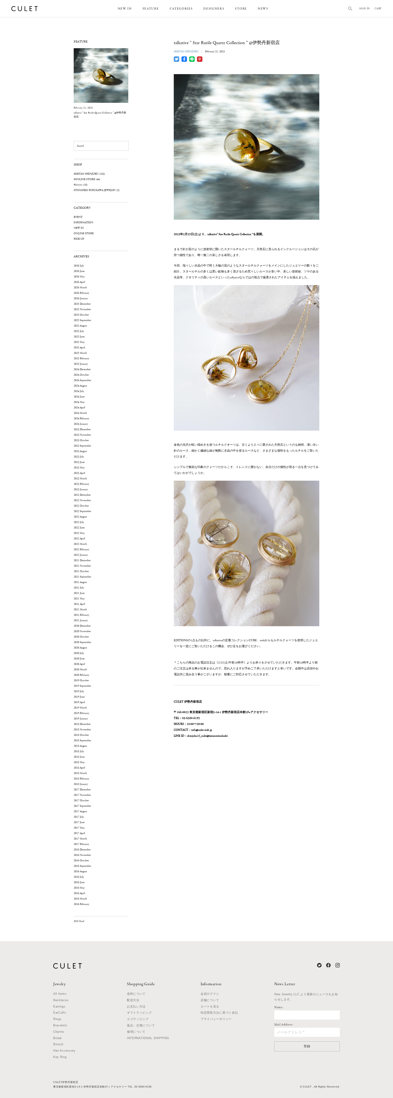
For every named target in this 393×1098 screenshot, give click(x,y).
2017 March (80, 839)
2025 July (79, 331)
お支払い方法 (136, 1006)
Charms (58, 1031)
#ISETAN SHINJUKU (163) (89, 174)
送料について (136, 993)
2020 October (81, 637)
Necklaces (60, 1000)
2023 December (82, 429)
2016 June (79, 882)
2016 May (79, 888)
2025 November (82, 309)
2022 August (80, 517)
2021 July (79, 588)
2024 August (80, 386)
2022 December (82, 495)
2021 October (81, 571)
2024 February (81, 418)
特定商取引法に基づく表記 (219, 1012)
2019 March (80, 708)
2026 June (79, 271)
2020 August (80, 648)
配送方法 (133, 1000)
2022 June (79, 528)
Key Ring (60, 1057)
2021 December (82, 560)
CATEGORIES (181, 9)
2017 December (82, 789)
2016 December (82, 850)
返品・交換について (141, 1025)
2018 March (80, 773)
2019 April (79, 702)
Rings (57, 1019)
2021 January (81, 620)
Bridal (57, 1038)
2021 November (82, 566)
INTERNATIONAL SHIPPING (148, 1038)
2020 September (82, 642)
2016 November (82, 855)
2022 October (81, 506)
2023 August (80, 451)
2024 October (81, 375)
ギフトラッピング (139, 1012)
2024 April (79, 408)
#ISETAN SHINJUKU (186, 51)
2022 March (80, 544)
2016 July (79, 877)
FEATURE (151, 9)
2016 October (81, 860)
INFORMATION (83, 222)
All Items (59, 993)
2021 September (82, 577)
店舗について (210, 1000)
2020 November (82, 631)
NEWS (263, 9)
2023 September (82, 446)
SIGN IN (364, 8)
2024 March (80, 413)
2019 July (79, 691)
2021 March (80, 609)
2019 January (81, 719)
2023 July (79, 457)
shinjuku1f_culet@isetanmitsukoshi (207, 736)
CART (378, 8)
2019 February (81, 713)
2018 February (81, 779)
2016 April (79, 893)
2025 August (80, 326)
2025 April (79, 347)
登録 (307, 1046)
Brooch (58, 1044)
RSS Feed (79, 921)
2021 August (80, 582)
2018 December (82, 724)
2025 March (80, 353)
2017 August (80, 811)
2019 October (81, 680)
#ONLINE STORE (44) (87, 179)
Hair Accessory (64, 1050)
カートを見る (210, 1006)
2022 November (82, 500)
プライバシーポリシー (216, 1019)
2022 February (81, 549)
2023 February (81, 484)
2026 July (79, 266)
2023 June (79, 462)
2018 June (79, 757)
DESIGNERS (213, 9)
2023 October (81, 440)
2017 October (81, 800)
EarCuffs (59, 1012)
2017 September (82, 806)
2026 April (79, 282)
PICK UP (79, 239)
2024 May (79, 402)
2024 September (82, 380)
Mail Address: (283, 1024)
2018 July (79, 751)
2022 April (79, 538)
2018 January (81, 784)
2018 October (81, 735)
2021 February (81, 615)
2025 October (81, 315)
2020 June (79, 659)
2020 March (80, 669)
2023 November (82, 435)
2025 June (79, 337)
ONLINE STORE (84, 233)
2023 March (80, 478)
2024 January (81, 424)
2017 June (79, 822)
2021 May (79, 599)
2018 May (79, 762)
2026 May (79, 277)
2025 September (82, 320)
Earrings (59, 1006)
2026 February (81, 293)
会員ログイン (210, 993)
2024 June (79, 397)
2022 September (82, 511)
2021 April (79, 604)
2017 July (79, 817)
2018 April (79, 768)
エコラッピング (138, 1019)
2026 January (81, 298)
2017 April (79, 833)
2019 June (79, 697)
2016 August (80, 871)
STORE (241, 9)
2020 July (79, 653)
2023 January (81, 489)
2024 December (82, 369)
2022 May (79, 533)
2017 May (79, 828)
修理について (136, 1031)
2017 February (81, 844)
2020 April (79, 664)
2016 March (80, 899)
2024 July (79, 391)
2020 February (81, 675)
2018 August (80, 746)
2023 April (79, 473)
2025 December (82, 304)
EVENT (78, 217)
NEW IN (125, 9)
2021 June (79, 593)
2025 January (81, 364)
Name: (278, 1007)
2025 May (79, 342)
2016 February (81, 904)
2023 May (79, 468)
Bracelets (60, 1025)
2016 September (82, 866)
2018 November (82, 729)
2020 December (82, 626)
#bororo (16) (81, 185)
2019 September (82, 686)
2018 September (82, 740)
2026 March (80, 287)
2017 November (82, 795)
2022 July (79, 522)
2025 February (81, 358)
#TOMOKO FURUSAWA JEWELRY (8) (97, 190)
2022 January (81, 555)
